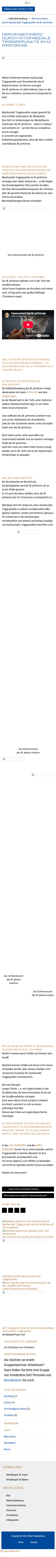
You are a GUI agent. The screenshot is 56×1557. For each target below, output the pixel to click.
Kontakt (33, 1542)
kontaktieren (13, 1380)
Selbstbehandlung (17, 18)
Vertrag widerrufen (10, 1551)
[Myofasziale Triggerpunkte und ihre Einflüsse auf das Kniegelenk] (28, 1221)
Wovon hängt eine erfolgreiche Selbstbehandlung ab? (27, 1195)
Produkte (8, 1415)
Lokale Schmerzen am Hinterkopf (19, 1288)
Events (7, 1402)
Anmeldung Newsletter (18, 9)
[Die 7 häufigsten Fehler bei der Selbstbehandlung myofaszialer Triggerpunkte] (28, 1308)
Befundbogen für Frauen (17, 1474)
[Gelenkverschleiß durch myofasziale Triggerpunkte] (28, 1257)
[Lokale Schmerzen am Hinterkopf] (28, 1284)
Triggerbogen (9, 396)
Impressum (11, 1510)
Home (21, 1542)
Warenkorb (9, 1442)
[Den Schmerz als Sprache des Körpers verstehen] (28, 1232)
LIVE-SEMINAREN (18, 1145)
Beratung (9, 1396)
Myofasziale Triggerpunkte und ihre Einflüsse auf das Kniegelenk (28, 1226)
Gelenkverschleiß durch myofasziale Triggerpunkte (21, 1278)
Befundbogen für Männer (17, 1479)
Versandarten (12, 1515)
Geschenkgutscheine (15, 1408)
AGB (8, 1495)
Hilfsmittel (33, 392)
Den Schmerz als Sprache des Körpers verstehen (28, 1236)
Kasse (7, 1449)
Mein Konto (10, 1436)
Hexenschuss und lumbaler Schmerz (21, 1189)
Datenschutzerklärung (16, 1505)
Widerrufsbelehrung (15, 1500)
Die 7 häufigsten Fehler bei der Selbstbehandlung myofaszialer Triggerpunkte (28, 1329)
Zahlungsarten (12, 1520)
